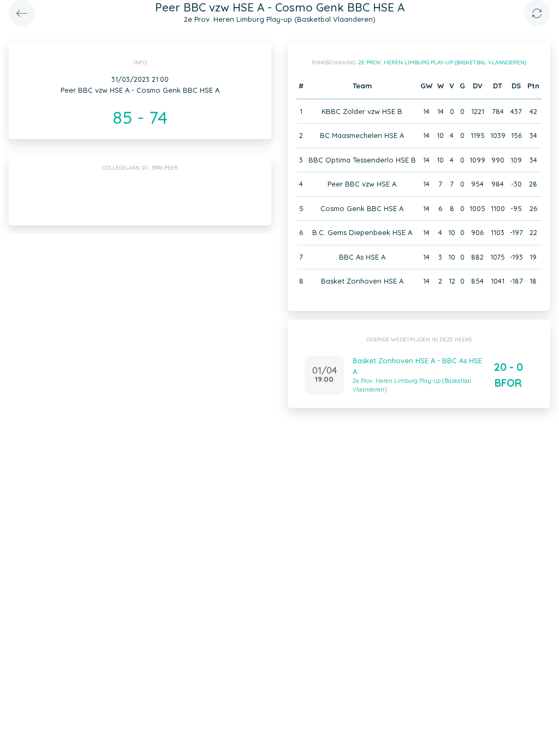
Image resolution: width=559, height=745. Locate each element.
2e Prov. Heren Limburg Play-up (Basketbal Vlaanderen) (442, 62)
